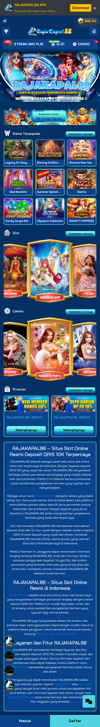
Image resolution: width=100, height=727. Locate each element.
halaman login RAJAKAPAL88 (55, 634)
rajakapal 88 (62, 684)
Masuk (25, 720)
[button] (94, 76)
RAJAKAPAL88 (45, 496)
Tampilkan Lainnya (80, 133)
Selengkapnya (26, 430)
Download (80, 8)
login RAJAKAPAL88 (21, 697)
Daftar (75, 720)
